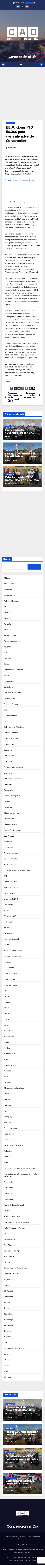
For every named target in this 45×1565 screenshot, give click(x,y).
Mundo (7, 1059)
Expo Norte (9, 893)
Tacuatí (7, 1302)
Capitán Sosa (9, 698)
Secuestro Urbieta (11, 1274)
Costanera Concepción (13, 767)
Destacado (8, 807)
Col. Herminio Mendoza (14, 727)
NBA (6, 1076)
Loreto (7, 1025)
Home (18, 1544)
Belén (6, 664)
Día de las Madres (11, 813)
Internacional (9, 979)
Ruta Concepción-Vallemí (14, 1228)
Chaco (6, 710)
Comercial (8, 750)
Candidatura (9, 681)
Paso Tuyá (8, 1140)
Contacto (25, 1544)
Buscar (7, 559)
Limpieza (7, 1013)
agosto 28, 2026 (15, 1414)
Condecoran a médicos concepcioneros (30, 395)
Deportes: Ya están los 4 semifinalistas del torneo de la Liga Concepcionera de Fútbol (22, 1550)
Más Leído (8, 1031)
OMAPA (7, 1094)
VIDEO (7, 1365)
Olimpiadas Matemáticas (14, 1088)
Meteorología (9, 1036)
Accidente (8, 589)
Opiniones (8, 1105)
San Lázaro (9, 1256)
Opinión (7, 1099)
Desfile (7, 801)
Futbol (6, 910)
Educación (8, 847)
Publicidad (8, 1193)
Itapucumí (8, 1002)
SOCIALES (8, 1291)
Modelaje (8, 1048)
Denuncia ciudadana (12, 779)
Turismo (7, 1337)
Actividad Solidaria (11, 601)
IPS (5, 991)
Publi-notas (9, 1188)
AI (5, 607)
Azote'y (7, 652)
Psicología (8, 1182)
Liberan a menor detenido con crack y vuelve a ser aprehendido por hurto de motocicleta (22, 1559)
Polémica (8, 1151)
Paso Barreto (9, 1122)
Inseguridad (9, 968)
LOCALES (8, 1019)
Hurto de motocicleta (13, 950)
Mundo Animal (10, 1065)
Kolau (6, 1008)
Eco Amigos (9, 836)
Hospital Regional (11, 939)
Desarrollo (8, 790)
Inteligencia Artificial (12, 973)
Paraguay (8, 1117)
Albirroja (7, 612)
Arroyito (7, 624)
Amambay (8, 618)
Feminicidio (8, 905)
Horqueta (8, 933)
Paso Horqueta (10, 1128)
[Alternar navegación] (21, 64)
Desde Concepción (12, 796)
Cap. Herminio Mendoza (14, 693)
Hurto (6, 945)
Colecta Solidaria (11, 733)
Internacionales (10, 985)
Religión (7, 1211)
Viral (6, 1371)
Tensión (7, 1331)
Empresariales (10, 864)
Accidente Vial (10, 595)
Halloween (8, 922)
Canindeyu (8, 687)
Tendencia (8, 1325)
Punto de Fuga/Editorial (14, 1205)
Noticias (7, 1082)
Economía (8, 842)
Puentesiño (8, 1199)
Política (7, 1162)
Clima (6, 721)
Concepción (11, 123)
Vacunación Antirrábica (14, 1348)
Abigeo (7, 578)
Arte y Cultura (10, 635)
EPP (6, 876)
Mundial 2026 (9, 1054)
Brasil (6, 675)
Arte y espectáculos (12, 641)
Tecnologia (8, 1320)
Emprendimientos (11, 859)
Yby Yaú (7, 1377)
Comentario (9, 744)
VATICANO (8, 1360)
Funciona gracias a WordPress (16, 1536)
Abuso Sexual (10, 584)
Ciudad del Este (10, 715)
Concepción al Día (22, 57)
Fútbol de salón (10, 916)
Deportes (8, 784)
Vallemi (7, 1354)
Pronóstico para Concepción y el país (20, 1168)
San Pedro (8, 1262)
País (6, 1111)
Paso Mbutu (9, 1134)
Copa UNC (8, 761)
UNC (6, 1342)
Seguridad (8, 1279)
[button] (38, 64)
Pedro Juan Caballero (13, 1145)
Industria (7, 962)
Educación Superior (12, 853)
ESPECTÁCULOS (11, 887)
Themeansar (22, 1539)
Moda (6, 1042)
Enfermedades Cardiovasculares (17, 870)
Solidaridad (8, 1297)
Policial (7, 1157)
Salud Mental (9, 1239)
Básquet (7, 658)
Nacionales (8, 1071)
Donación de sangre (12, 830)
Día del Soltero (10, 824)
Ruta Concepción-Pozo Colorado (18, 1222)
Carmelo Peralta (11, 704)
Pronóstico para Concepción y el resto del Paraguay (22, 1175)
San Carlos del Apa (12, 1251)
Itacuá (6, 996)
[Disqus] (22, 523)
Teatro (7, 1308)
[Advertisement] (22, 90)
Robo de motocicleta (12, 1216)
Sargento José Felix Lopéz (15, 1268)
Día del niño (9, 819)
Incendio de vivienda (12, 956)
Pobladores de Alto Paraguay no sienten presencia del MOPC (15, 397)
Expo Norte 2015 (11, 899)
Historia (7, 928)
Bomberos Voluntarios (13, 670)
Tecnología (8, 1314)
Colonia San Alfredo (12, 738)
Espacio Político (10, 882)
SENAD (7, 1285)
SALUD (7, 1234)
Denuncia (8, 773)
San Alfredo (9, 1245)
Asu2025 (7, 647)
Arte (6, 630)
